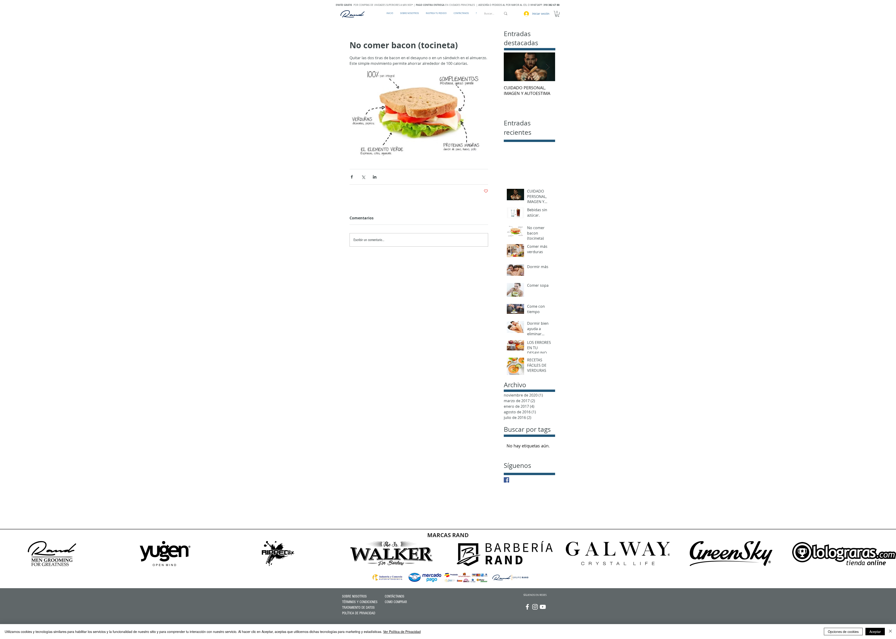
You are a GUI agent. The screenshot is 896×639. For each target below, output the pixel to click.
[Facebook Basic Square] (506, 480)
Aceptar (875, 631)
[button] (557, 14)
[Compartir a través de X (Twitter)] (363, 177)
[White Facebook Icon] (527, 607)
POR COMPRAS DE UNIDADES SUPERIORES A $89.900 (374, 5)
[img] (52, 553)
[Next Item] (548, 66)
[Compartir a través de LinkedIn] (374, 177)
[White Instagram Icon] (535, 607)
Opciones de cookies (843, 631)
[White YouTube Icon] (542, 607)
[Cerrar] (890, 631)
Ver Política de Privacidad (402, 631)
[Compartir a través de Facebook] (352, 177)
